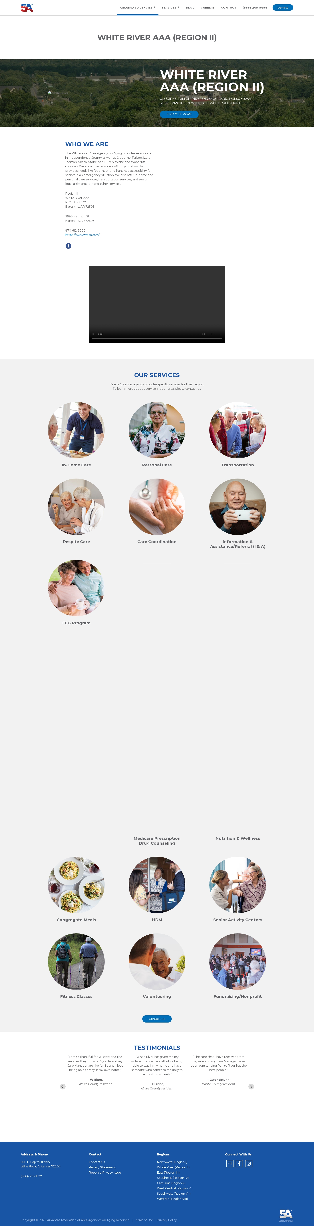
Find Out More (179, 114)
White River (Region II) (173, 1167)
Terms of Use (143, 1220)
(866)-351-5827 (31, 1176)
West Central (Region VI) (175, 1188)
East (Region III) (168, 1172)
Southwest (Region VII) (174, 1193)
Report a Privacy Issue (105, 1172)
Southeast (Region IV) (173, 1178)
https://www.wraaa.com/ (82, 235)
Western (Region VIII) (172, 1199)
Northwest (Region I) (172, 1162)
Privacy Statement (102, 1167)
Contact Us (157, 1019)
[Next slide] (251, 1086)
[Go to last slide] (63, 1086)
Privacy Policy (167, 1220)
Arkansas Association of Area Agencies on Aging (29, 8)
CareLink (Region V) (171, 1183)
